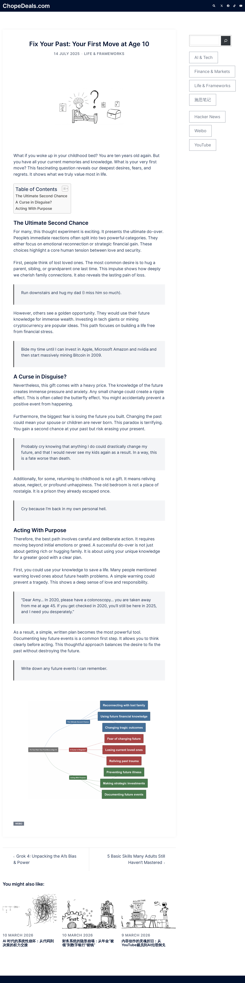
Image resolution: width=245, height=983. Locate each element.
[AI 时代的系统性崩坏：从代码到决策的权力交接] (30, 910)
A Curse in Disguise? (33, 202)
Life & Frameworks (104, 54)
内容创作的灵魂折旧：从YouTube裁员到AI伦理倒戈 (143, 943)
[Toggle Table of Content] (63, 189)
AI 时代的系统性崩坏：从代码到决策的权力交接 (28, 943)
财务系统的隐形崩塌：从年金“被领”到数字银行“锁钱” (88, 943)
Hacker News (207, 116)
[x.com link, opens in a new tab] (221, 5)
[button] (214, 5)
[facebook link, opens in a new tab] (228, 5)
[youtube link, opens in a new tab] (240, 5)
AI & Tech (203, 57)
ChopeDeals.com (26, 5)
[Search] (225, 40)
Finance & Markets (212, 71)
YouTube (202, 144)
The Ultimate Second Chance (41, 196)
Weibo (18, 823)
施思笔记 (202, 99)
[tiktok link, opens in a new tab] (234, 5)
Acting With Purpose (33, 208)
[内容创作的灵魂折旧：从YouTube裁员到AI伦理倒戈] (149, 910)
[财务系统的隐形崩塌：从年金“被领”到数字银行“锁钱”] (89, 910)
